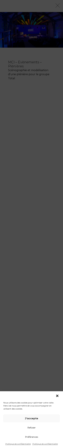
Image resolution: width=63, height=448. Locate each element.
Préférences (31, 437)
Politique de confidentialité (18, 444)
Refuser (32, 427)
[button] (58, 396)
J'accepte (31, 418)
